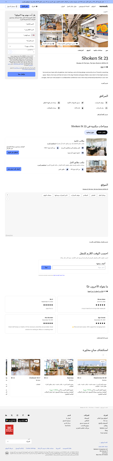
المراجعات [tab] (80, 50)
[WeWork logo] (103, 6)
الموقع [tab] (88, 50)
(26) (102, 67)
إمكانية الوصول (19, 448)
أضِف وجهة (100, 264)
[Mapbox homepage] (9, 235)
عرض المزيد (104, 83)
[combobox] (33, 35)
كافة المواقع (104, 407)
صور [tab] (107, 50)
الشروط (58, 448)
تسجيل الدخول (66, 420)
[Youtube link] (28, 415)
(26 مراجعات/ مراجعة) (95, 291)
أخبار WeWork (104, 428)
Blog (106, 430)
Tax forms (67, 425)
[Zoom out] (7, 199)
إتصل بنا (68, 418)
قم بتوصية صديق (84, 423)
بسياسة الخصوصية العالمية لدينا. (28, 69)
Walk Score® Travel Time (59, 275)
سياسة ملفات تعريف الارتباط (46, 448)
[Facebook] (23, 415)
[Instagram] (17, 415)
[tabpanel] (74, 30)
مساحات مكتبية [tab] (98, 50)
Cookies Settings (31, 448)
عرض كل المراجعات (102, 338)
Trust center (104, 433)
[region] (56, 214)
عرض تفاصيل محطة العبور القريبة (98, 242)
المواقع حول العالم (102, 418)
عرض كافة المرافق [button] (102, 114)
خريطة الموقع (9, 448)
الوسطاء (86, 418)
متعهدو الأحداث (85, 425)
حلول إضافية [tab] (90, 132)
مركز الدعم (67, 423)
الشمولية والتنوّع (103, 423)
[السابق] (107, 2)
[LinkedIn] (6, 415)
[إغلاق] (6, 2)
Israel (97, 407)
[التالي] (105, 2)
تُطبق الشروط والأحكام (18, 64)
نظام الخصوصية (67, 448)
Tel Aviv (91, 407)
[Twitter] (12, 415)
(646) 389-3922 (103, 446)
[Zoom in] (7, 194)
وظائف (106, 425)
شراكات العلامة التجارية (82, 428)
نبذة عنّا (105, 420)
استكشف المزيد (26, 1)
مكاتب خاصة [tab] (102, 132)
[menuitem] (93, 6)
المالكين (87, 420)
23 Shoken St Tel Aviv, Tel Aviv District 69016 (95, 189)
